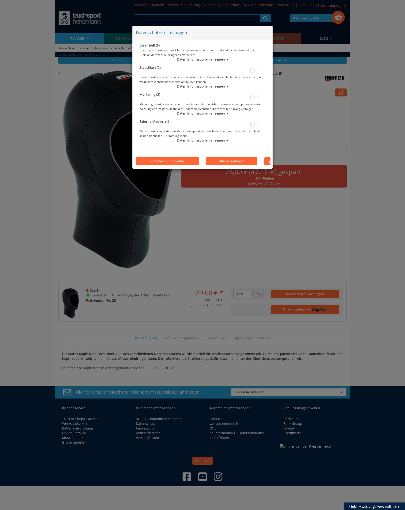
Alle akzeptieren (231, 161)
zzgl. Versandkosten (384, 506)
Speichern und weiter (167, 161)
